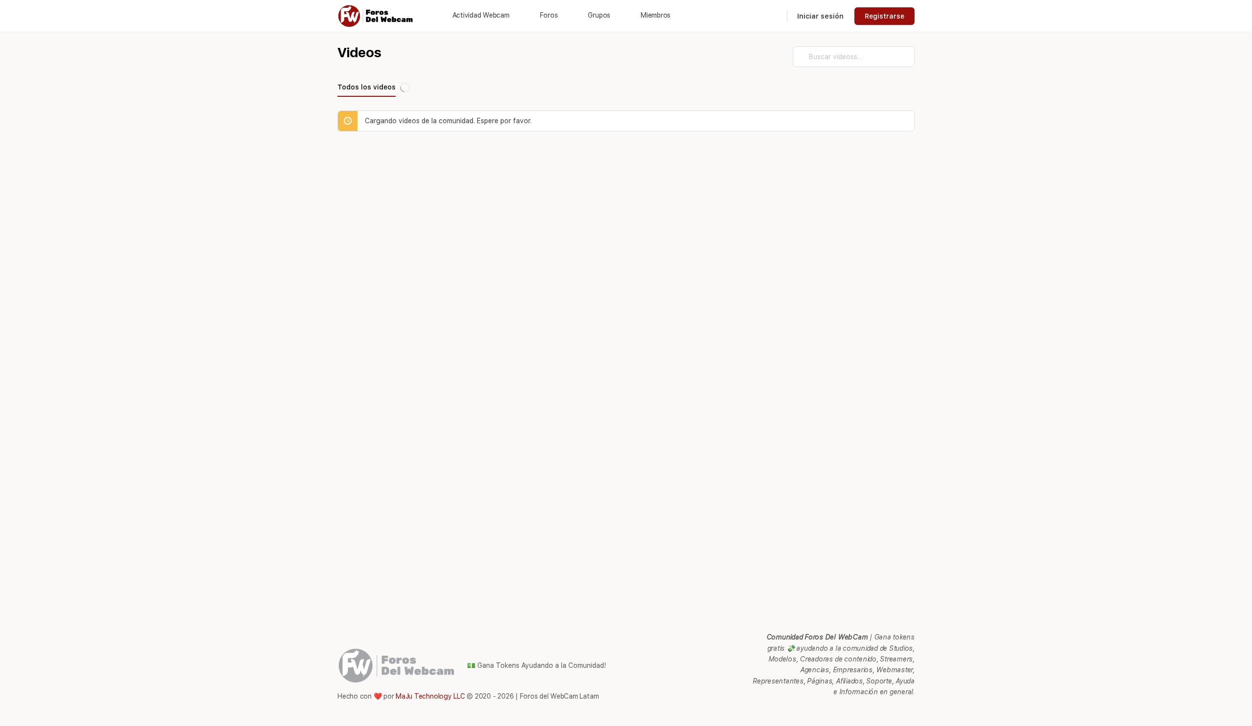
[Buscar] (773, 16)
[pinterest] (856, 711)
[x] (909, 711)
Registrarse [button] (884, 16)
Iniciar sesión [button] (820, 16)
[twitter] (891, 711)
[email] (838, 711)
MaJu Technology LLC (430, 696)
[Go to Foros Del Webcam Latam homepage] (376, 15)
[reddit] (873, 711)
